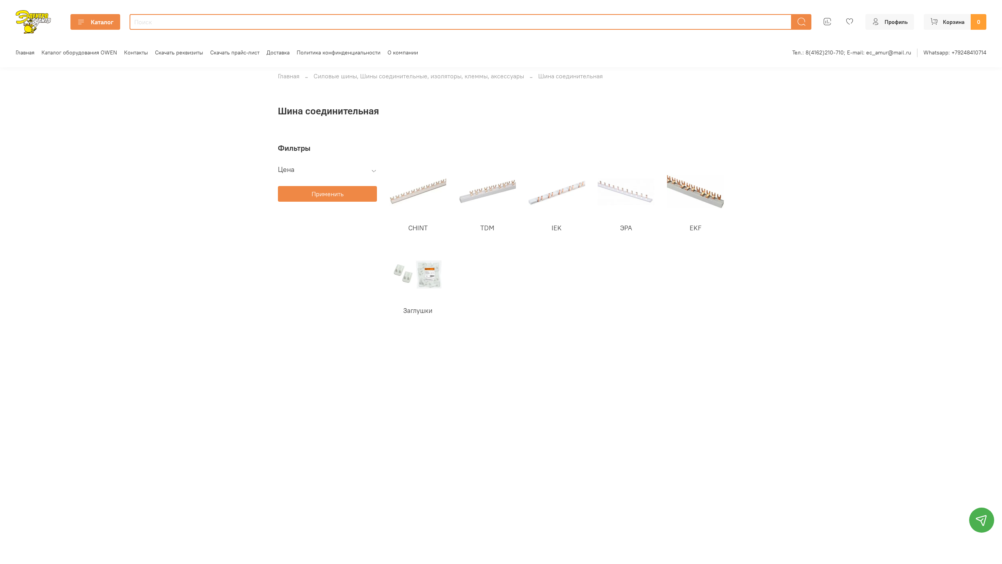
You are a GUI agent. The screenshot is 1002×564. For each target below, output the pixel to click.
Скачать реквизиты (179, 52)
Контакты (136, 52)
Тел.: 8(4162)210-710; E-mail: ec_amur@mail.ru (851, 52)
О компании (402, 52)
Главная (25, 52)
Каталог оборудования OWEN (79, 52)
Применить (328, 194)
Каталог (102, 22)
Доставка (278, 52)
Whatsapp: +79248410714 (954, 52)
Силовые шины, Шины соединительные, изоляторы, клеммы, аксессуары (419, 76)
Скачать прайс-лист (235, 52)
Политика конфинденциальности (338, 52)
